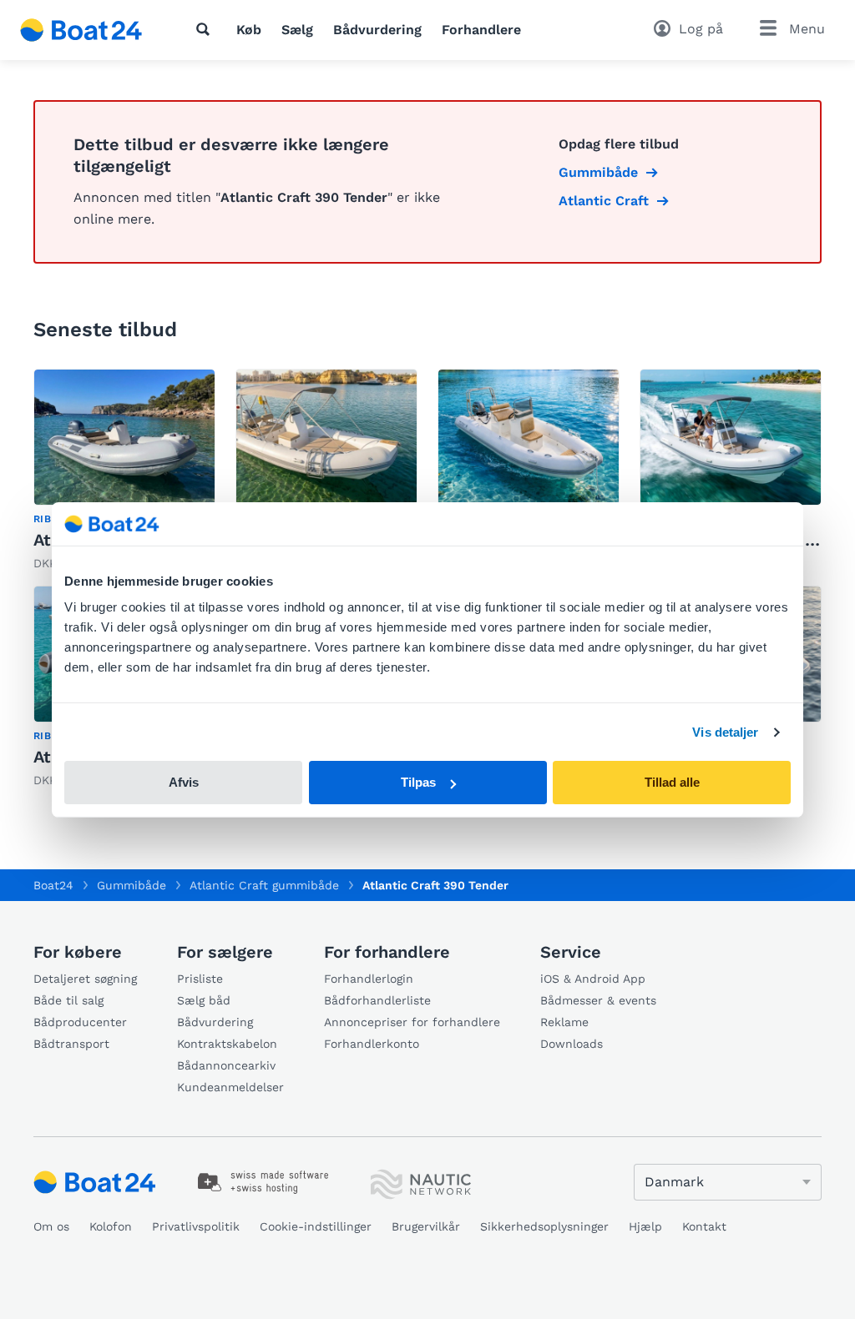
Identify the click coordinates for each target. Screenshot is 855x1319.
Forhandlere (481, 30)
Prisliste (200, 978)
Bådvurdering (377, 30)
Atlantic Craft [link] (604, 201)
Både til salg (68, 1000)
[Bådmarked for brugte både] (81, 30)
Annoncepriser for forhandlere (412, 1022)
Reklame (564, 1022)
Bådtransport (71, 1043)
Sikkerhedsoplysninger (544, 1226)
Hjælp (645, 1226)
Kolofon (110, 1226)
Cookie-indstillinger (316, 1226)
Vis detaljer (725, 732)
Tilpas (418, 782)
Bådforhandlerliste (377, 1000)
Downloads (571, 1043)
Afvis (184, 782)
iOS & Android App (592, 978)
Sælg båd (203, 1000)
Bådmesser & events (598, 1000)
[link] (124, 470)
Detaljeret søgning (85, 978)
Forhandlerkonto (371, 1043)
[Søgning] (206, 29)
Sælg (297, 30)
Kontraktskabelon (227, 1043)
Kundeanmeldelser (230, 1087)
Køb (248, 30)
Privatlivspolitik (196, 1226)
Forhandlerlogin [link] (368, 978)
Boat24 (53, 885)
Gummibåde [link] (598, 172)
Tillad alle (672, 782)
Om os (51, 1226)
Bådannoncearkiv (226, 1065)
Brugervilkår (426, 1226)
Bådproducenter (80, 1022)
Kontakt (704, 1226)
